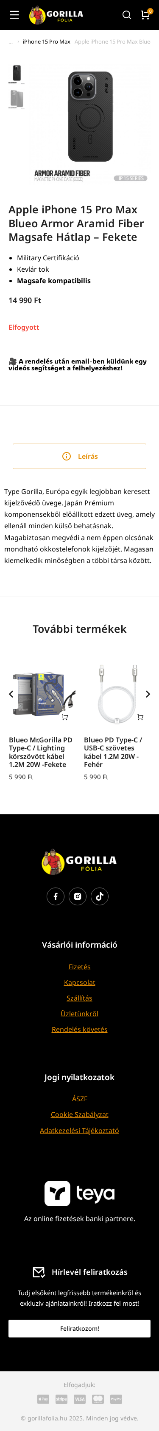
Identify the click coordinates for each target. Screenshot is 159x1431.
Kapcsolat (79, 982)
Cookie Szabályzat (80, 1114)
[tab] (79, 456)
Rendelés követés (80, 1029)
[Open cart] (145, 15)
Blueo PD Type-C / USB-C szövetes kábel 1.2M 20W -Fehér (113, 752)
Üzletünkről (79, 1013)
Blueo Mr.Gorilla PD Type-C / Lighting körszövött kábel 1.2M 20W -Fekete (41, 752)
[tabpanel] (79, 526)
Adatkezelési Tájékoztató (79, 1130)
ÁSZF (79, 1098)
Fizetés (80, 966)
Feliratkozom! (79, 1328)
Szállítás (79, 998)
